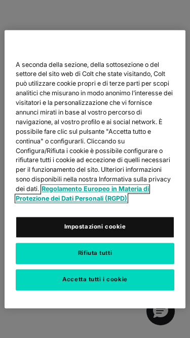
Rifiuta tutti (95, 252)
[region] (95, 169)
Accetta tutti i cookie (95, 279)
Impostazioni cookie (95, 226)
